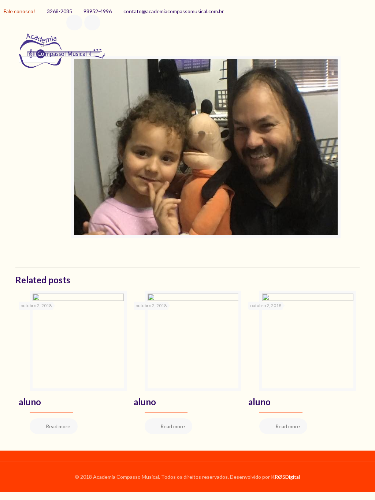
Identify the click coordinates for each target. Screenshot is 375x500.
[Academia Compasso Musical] (61, 53)
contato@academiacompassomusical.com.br (173, 11)
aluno (30, 401)
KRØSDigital (285, 477)
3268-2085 (59, 11)
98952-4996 (97, 11)
